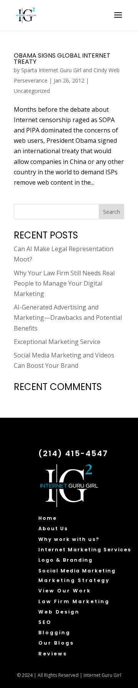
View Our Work (64, 590)
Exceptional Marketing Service (57, 341)
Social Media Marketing (77, 570)
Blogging (54, 632)
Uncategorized (32, 90)
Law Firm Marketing (74, 601)
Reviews (52, 653)
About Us (53, 528)
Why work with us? (68, 539)
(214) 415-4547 (73, 453)
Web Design (59, 612)
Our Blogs (56, 643)
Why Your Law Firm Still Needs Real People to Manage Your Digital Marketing (64, 283)
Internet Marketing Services (84, 549)
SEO (45, 622)
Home (47, 518)
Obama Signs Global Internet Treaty (62, 58)
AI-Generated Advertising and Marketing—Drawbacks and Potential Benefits (68, 317)
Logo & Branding (65, 560)
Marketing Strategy (74, 580)
